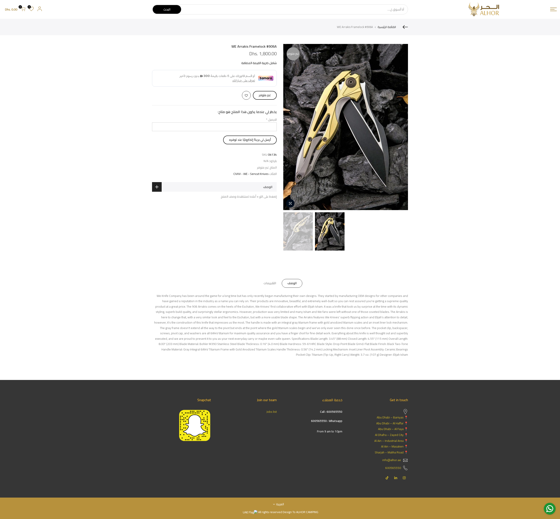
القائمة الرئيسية (387, 27)
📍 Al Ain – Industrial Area (391, 441)
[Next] (291, 127)
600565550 (393, 468)
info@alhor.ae (391, 460)
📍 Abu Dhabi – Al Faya (393, 429)
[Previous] (400, 127)
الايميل (271, 119)
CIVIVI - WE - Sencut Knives (251, 174)
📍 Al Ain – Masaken (394, 446)
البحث (166, 9)
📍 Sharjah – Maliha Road (391, 452)
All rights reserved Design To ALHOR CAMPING (287, 512)
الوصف (292, 283)
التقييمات (270, 283)
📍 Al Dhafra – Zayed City (391, 435)
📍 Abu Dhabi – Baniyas (392, 417)
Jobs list (271, 412)
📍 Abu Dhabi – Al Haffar (392, 423)
